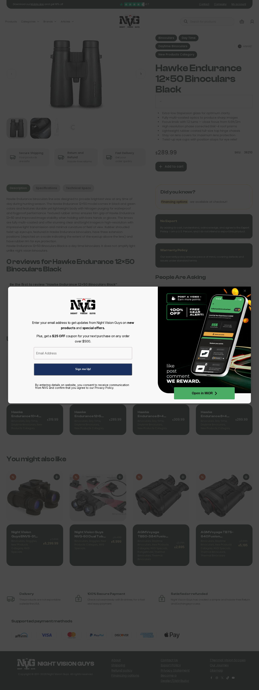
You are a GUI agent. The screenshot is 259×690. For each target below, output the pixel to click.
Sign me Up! (83, 369)
